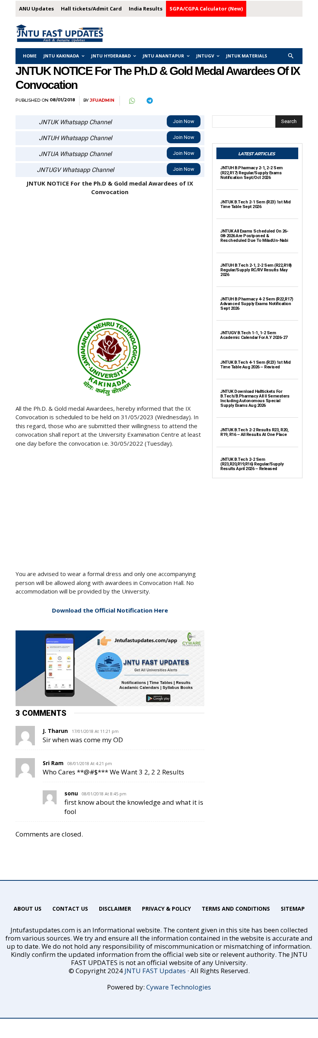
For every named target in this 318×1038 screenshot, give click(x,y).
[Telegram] (149, 101)
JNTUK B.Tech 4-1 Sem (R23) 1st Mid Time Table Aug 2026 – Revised (255, 365)
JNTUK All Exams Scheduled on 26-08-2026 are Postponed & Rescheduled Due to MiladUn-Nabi (254, 236)
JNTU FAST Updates (155, 970)
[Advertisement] (110, 261)
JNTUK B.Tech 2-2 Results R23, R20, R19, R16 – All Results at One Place (254, 432)
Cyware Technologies (178, 986)
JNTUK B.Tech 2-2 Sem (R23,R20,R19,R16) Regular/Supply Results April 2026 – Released (251, 464)
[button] (291, 56)
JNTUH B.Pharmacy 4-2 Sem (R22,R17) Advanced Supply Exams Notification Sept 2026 (256, 304)
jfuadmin (102, 100)
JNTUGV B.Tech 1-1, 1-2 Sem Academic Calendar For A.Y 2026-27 (253, 335)
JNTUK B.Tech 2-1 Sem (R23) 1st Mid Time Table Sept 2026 (255, 204)
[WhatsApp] (131, 101)
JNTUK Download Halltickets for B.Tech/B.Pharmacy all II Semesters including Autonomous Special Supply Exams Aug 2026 (254, 398)
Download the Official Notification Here (110, 610)
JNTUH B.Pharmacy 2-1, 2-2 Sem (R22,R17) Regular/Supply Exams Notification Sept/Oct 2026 (251, 172)
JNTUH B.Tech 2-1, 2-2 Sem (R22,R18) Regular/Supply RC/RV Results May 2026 (256, 270)
